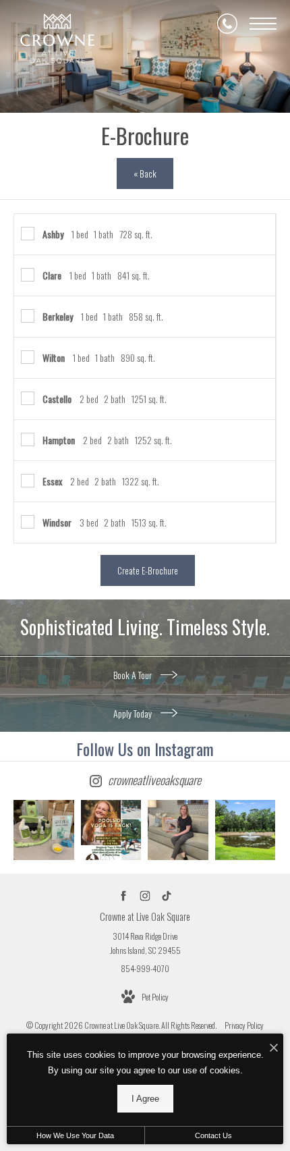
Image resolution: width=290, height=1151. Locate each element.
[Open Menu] (263, 24)
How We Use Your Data (75, 1135)
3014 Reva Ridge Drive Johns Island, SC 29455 (145, 943)
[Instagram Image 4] (245, 830)
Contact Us (213, 1135)
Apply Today (133, 713)
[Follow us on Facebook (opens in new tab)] (123, 895)
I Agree (145, 1099)
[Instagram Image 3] (178, 830)
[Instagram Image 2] (111, 830)
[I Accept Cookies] (274, 1047)
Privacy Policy (244, 1025)
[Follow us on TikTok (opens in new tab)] (166, 895)
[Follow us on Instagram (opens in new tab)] (145, 895)
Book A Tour (133, 675)
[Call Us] (227, 24)
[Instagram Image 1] (43, 830)
